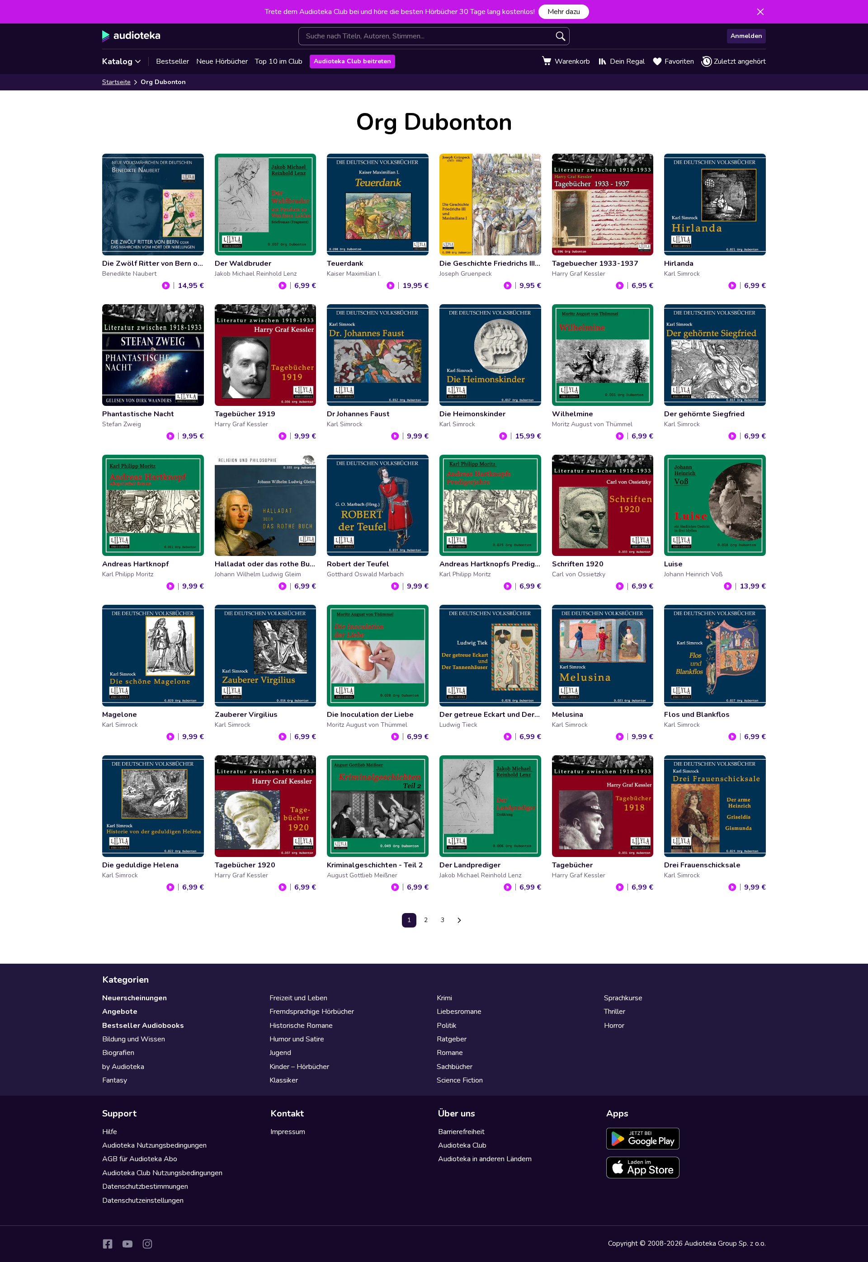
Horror (614, 1026)
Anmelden (746, 36)
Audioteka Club (462, 1145)
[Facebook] (107, 1243)
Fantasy (114, 1080)
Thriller (614, 1012)
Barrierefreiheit (461, 1132)
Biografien (118, 1053)
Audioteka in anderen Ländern (485, 1159)
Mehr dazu (563, 12)
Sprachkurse (623, 998)
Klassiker (283, 1080)
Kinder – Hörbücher (299, 1067)
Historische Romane (301, 1026)
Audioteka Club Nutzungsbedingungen (162, 1173)
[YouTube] (127, 1243)
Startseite (116, 82)
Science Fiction (460, 1080)
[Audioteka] (131, 36)
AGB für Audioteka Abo (139, 1159)
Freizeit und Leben (298, 998)
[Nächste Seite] (459, 920)
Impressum (287, 1132)
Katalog (117, 61)
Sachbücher (454, 1067)
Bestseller (172, 61)
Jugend (280, 1053)
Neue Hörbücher (222, 61)
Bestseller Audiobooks (143, 1026)
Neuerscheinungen (134, 998)
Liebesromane (459, 1012)
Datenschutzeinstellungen (143, 1200)
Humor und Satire (296, 1039)
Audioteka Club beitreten (352, 61)
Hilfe (109, 1132)
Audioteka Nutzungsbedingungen (154, 1145)
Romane (450, 1053)
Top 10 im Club (278, 61)
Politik (447, 1026)
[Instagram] (147, 1243)
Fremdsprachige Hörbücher (311, 1012)
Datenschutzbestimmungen (145, 1186)
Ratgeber (452, 1039)
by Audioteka (123, 1067)
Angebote (119, 1012)
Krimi (444, 998)
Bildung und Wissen (133, 1039)
